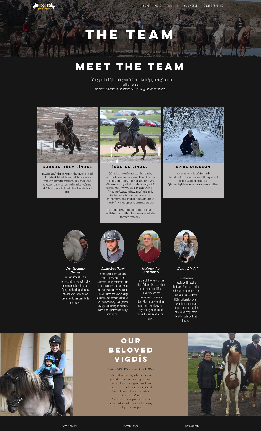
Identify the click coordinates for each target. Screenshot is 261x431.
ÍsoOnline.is (199, 173)
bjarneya (135, 426)
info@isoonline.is (192, 426)
